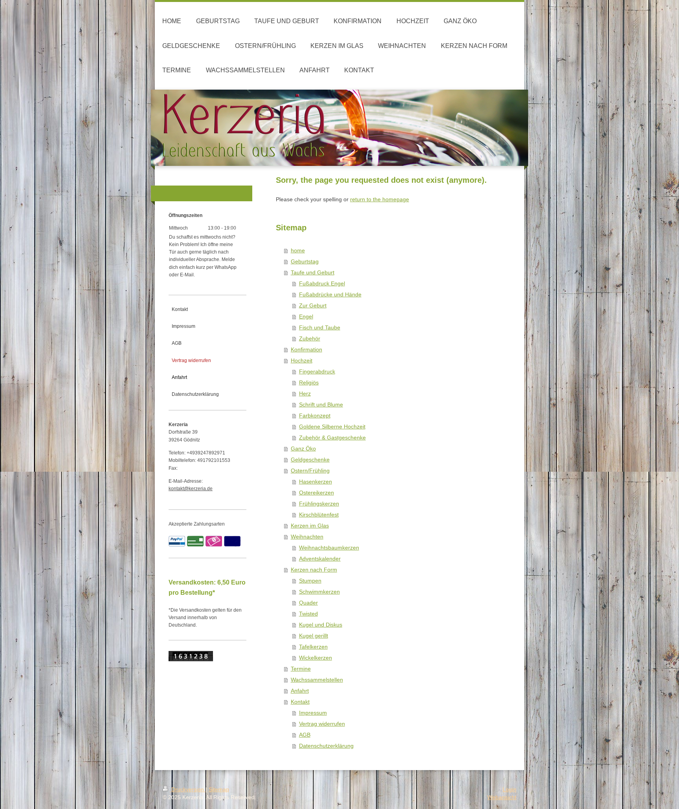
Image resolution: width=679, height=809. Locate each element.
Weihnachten (307, 536)
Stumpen (310, 580)
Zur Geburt (313, 305)
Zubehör (309, 338)
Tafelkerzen (313, 647)
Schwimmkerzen (319, 591)
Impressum (313, 713)
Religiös (309, 382)
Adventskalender (320, 558)
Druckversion (188, 789)
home (298, 250)
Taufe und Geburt (312, 272)
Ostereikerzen (316, 492)
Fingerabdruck (317, 371)
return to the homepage (379, 199)
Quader (308, 602)
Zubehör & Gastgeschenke (332, 437)
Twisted (308, 613)
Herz (305, 393)
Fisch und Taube (319, 327)
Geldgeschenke (310, 459)
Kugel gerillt (313, 635)
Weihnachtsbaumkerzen (329, 547)
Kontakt (300, 702)
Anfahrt (300, 691)
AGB (304, 735)
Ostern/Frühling (310, 470)
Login (509, 789)
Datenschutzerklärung (326, 746)
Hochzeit (301, 360)
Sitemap (219, 789)
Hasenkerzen (315, 481)
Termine (301, 669)
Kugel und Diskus (320, 624)
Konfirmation (306, 349)
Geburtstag (305, 261)
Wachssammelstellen (317, 680)
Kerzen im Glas (310, 525)
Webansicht (501, 797)
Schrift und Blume (321, 404)
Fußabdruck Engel (322, 283)
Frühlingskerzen (319, 503)
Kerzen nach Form (314, 569)
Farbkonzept (314, 415)
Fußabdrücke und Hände (330, 294)
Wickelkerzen (315, 658)
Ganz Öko (303, 448)
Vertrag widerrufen (322, 724)
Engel (306, 316)
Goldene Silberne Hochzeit (332, 426)
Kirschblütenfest (319, 514)
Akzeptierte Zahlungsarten (197, 524)
